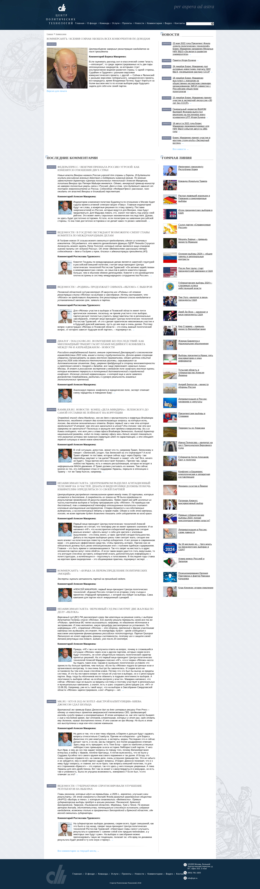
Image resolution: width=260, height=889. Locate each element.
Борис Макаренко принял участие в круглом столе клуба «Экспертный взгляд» (191, 140)
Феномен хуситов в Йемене (193, 486)
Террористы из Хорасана (191, 428)
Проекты (127, 23)
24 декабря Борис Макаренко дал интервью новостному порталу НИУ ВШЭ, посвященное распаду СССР (192, 69)
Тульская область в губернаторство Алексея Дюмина (191, 373)
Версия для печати (57, 91)
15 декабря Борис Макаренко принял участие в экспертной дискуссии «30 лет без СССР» (192, 100)
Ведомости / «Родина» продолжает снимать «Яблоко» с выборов (105, 286)
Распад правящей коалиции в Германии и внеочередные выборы (194, 198)
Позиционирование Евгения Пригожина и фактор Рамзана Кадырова (194, 576)
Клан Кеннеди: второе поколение (195, 587)
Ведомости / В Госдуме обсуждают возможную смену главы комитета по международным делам (104, 234)
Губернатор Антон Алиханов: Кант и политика (193, 458)
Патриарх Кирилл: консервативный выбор (190, 502)
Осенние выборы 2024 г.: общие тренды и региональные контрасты (195, 257)
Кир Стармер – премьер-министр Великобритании (192, 327)
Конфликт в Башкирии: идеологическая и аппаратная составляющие (194, 474)
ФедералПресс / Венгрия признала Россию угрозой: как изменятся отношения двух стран (98, 168)
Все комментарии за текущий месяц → (78, 851)
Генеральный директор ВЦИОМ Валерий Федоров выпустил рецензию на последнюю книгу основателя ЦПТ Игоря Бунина (189, 113)
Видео (168, 23)
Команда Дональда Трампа (192, 181)
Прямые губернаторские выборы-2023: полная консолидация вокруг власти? (194, 518)
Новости (139, 23)
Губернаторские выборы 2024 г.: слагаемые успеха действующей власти (195, 286)
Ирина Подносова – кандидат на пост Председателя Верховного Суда (195, 445)
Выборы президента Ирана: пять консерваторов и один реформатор (195, 358)
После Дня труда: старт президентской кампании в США (195, 269)
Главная (79, 23)
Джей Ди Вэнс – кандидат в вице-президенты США (193, 313)
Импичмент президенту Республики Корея (190, 168)
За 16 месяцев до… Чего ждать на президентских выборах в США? (195, 547)
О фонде (92, 23)
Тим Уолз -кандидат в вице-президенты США (193, 298)
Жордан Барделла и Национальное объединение (193, 342)
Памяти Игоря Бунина (184, 60)
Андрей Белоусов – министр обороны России (193, 385)
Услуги (116, 23)
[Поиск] (212, 24)
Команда (104, 23)
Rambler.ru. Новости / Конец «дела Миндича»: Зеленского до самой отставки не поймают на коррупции (103, 411)
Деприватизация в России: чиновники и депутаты (192, 400)
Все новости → (181, 149)
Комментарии (154, 23)
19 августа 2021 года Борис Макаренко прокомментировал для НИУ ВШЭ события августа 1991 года (191, 127)
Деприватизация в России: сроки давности (192, 531)
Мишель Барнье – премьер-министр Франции (193, 240)
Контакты (180, 23)
